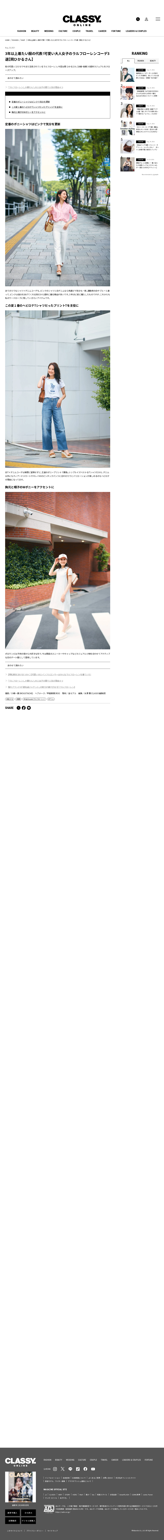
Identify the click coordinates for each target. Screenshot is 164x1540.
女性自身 (113, 1494)
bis (93, 1494)
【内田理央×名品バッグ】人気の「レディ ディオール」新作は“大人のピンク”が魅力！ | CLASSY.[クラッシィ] (84, 861)
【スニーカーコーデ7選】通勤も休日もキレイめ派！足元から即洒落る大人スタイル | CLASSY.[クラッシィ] (147, 129)
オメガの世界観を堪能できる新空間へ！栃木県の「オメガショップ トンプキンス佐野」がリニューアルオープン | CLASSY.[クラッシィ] (30, 1079)
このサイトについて (14, 1531)
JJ (46, 1494)
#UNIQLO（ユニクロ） (130, 1337)
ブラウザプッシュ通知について (79, 1481)
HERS (75, 1494)
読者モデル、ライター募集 (55, 1481)
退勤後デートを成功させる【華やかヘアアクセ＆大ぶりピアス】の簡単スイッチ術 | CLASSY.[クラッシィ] (30, 934)
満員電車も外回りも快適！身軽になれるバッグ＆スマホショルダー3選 (30, 791)
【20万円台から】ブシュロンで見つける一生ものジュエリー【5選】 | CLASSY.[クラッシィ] (84, 1077)
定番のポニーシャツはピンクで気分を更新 (31, 101)
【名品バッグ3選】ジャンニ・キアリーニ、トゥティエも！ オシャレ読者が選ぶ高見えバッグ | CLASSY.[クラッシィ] (147, 147)
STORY (67, 1494)
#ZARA (144, 1337)
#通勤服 (138, 1329)
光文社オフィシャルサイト (126, 1478)
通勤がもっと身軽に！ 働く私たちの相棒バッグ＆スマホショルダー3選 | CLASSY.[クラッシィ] (147, 165)
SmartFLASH (124, 1494)
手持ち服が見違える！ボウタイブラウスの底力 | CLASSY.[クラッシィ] (84, 1150)
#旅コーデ (129, 1333)
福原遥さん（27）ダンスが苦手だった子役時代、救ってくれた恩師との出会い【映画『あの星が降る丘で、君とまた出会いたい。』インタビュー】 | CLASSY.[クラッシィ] (147, 75)
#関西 (18, 699)
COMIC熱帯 (136, 1494)
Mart (81, 1494)
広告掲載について (79, 1478)
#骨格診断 (153, 1337)
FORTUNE (116, 31)
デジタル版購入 (90, 1381)
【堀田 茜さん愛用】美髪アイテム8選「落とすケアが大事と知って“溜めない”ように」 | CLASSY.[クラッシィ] (147, 111)
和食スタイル (102, 1494)
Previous (146, 1296)
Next (153, 1296)
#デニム (51, 699)
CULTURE (63, 31)
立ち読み (90, 1362)
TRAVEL (89, 31)
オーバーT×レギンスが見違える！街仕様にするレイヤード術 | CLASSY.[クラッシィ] (83, 1219)
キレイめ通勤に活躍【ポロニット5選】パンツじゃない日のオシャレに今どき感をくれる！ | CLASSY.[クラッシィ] (31, 1150)
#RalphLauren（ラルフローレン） (34, 699)
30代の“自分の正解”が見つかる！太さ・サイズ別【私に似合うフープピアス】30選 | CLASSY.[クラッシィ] (84, 934)
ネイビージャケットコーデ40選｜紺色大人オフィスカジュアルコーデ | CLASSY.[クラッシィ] (84, 791)
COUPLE (76, 31)
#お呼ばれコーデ (150, 1329)
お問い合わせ (108, 1478)
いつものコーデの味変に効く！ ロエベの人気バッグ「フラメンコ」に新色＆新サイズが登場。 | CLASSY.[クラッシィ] (30, 863)
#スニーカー (149, 1333)
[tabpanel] (82, 1273)
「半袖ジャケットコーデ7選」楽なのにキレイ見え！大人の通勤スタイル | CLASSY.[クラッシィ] (30, 1003)
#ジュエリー (127, 1329)
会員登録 (66, 1478)
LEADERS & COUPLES (136, 31)
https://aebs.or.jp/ (62, 1512)
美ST (87, 1494)
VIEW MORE (140, 1429)
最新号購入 (90, 1353)
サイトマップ (52, 1531)
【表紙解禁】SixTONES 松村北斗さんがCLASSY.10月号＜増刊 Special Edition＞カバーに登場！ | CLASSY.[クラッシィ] (147, 93)
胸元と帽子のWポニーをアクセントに (28, 112)
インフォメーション (52, 1478)
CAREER (102, 31)
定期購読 (90, 1371)
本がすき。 (64, 1498)
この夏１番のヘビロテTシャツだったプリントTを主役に (37, 106)
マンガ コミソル (51, 1498)
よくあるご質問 (94, 1478)
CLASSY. (52, 1494)
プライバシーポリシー (34, 1531)
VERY (60, 1494)
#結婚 (139, 1333)
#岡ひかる (9, 699)
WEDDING (48, 31)
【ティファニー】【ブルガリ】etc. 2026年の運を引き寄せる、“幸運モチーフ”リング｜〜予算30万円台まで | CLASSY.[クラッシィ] (84, 1005)
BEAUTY (35, 31)
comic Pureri (148, 1494)
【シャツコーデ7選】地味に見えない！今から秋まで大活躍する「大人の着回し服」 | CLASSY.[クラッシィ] (31, 1219)
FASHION (21, 31)
